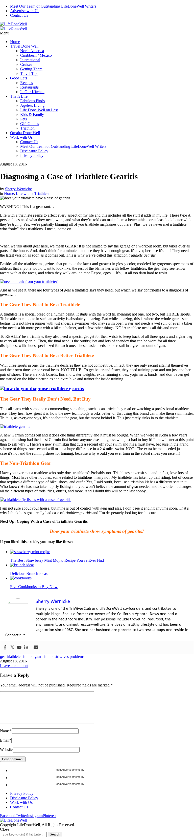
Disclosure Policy (34, 151)
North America (32, 51)
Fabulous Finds (32, 101)
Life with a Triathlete (32, 193)
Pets (23, 119)
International (30, 60)
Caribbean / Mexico (36, 55)
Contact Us (19, 15)
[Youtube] (19, 647)
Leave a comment (14, 665)
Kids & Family (32, 114)
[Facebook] (5, 647)
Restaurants (29, 87)
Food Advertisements (68, 769)
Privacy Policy (31, 155)
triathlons (48, 656)
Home (15, 41)
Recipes (26, 82)
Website (6, 749)
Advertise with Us (24, 11)
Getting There (31, 69)
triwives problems (70, 656)
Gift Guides (29, 123)
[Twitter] (12, 647)
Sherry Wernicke (18, 189)
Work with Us (21, 137)
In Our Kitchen (32, 92)
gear (3, 656)
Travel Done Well (24, 46)
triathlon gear (30, 656)
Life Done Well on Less (39, 110)
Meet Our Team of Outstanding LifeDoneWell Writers (53, 6)
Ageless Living (32, 105)
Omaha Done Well (25, 133)
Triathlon (27, 128)
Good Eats (18, 78)
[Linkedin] (26, 647)
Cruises (26, 64)
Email (5, 740)
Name (6, 731)
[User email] (36, 647)
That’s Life (19, 96)
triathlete (13, 656)
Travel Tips (29, 73)
